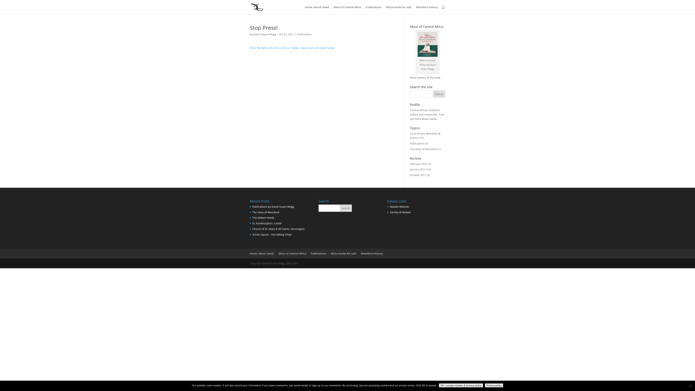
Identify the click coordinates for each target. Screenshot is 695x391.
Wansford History (427, 7)
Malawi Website (399, 206)
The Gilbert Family (263, 217)
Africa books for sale (398, 7)
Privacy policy (494, 385)
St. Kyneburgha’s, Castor (267, 223)
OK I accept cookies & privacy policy (461, 385)
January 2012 (418, 169)
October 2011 (418, 175)
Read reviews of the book (425, 77)
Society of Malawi (400, 212)
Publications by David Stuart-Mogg (273, 206)
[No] (690, 386)
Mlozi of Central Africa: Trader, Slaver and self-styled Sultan (298, 48)
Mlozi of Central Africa (347, 7)
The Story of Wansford (423, 149)
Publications (373, 7)
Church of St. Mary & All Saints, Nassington (278, 229)
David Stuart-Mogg (264, 34)
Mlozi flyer (256, 48)
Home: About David (317, 7)
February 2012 (418, 164)
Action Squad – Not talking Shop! (272, 234)
